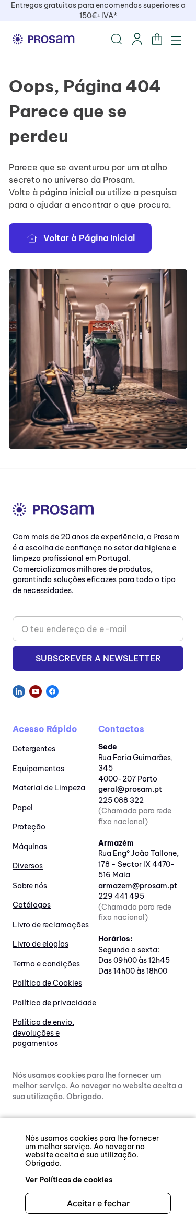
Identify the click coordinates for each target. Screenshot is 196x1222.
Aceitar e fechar (98, 1203)
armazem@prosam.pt (137, 885)
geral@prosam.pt (130, 789)
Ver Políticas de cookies (68, 1180)
